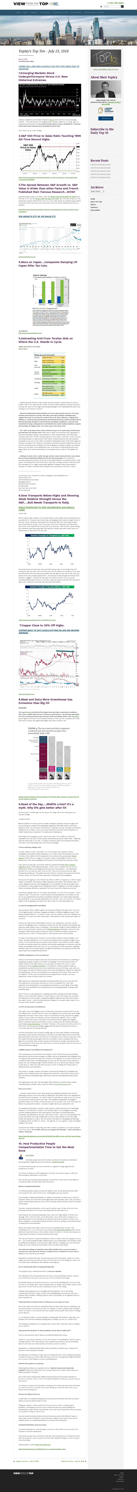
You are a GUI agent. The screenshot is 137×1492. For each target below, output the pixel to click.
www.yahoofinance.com (27, 257)
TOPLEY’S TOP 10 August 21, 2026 (100, 171)
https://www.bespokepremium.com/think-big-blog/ (37, 620)
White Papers (76, 12)
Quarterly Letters (60, 12)
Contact (34, 12)
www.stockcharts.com (26, 694)
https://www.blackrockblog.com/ (30, 333)
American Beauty (53, 929)
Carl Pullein (30, 1155)
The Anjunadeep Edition (62, 1230)
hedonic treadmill (38, 966)
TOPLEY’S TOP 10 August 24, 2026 (100, 167)
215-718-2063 (116, 3)
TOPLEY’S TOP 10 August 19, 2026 (100, 177)
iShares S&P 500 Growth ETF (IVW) (63, 196)
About (25, 12)
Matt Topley (30, 61)
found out (30, 712)
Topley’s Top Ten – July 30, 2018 (72, 1461)
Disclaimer (95, 210)
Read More (105, 118)
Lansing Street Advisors (94, 12)
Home (18, 12)
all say (52, 120)
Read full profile (58, 1162)
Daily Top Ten (96, 202)
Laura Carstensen (34, 1024)
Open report (23, 349)
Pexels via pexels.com (42, 1444)
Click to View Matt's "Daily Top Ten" (105, 69)
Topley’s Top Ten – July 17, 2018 (26, 1461)
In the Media (45, 12)
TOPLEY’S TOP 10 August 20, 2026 (100, 174)
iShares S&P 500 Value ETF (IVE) (47, 199)
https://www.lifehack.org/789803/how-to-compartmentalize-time (42, 1449)
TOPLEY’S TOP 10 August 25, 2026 (100, 164)
